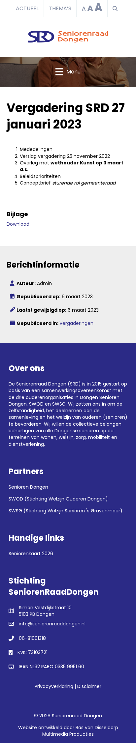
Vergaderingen (76, 323)
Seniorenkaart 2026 (31, 553)
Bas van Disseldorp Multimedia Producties (80, 730)
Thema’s (60, 8)
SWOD (36, 404)
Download (18, 224)
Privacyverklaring (54, 686)
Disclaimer (89, 686)
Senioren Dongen (28, 487)
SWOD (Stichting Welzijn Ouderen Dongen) (58, 499)
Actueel (27, 8)
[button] (116, 9)
